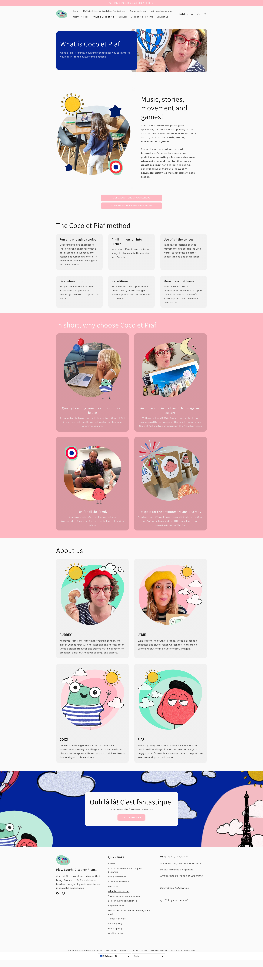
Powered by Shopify (93, 950)
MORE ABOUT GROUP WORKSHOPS (131, 197)
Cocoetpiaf (80, 950)
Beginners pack (116, 905)
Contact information (158, 950)
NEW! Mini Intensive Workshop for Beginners (125, 870)
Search (111, 863)
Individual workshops (118, 881)
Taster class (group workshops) (124, 896)
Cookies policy (115, 933)
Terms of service (117, 918)
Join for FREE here (131, 817)
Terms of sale (176, 950)
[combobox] (114, 956)
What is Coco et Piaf (118, 891)
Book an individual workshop (122, 900)
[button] (81, 17)
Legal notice (189, 950)
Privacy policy (115, 928)
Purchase (113, 886)
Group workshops (117, 876)
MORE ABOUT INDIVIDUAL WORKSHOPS (131, 205)
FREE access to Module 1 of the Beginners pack (129, 912)
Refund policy (115, 923)
